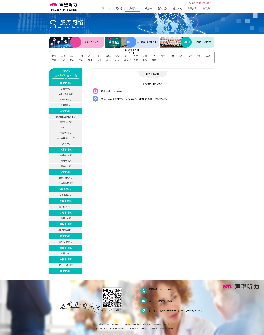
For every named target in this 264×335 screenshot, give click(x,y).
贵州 (181, 56)
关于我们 (207, 8)
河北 (108, 60)
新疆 (144, 56)
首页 (102, 8)
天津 (99, 60)
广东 (154, 56)
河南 (163, 56)
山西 (144, 60)
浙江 (108, 56)
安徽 (117, 56)
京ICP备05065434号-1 (137, 329)
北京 (54, 56)
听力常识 (177, 8)
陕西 (72, 60)
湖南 (154, 60)
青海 (208, 56)
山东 (72, 56)
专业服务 (147, 8)
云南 (190, 56)
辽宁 (90, 56)
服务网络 (131, 8)
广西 (172, 56)
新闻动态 (162, 8)
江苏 (99, 56)
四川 (126, 56)
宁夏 (54, 60)
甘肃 (63, 60)
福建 (135, 56)
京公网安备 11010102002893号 (160, 329)
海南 (135, 60)
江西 (81, 60)
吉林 (81, 56)
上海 (63, 56)
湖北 (90, 60)
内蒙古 (118, 60)
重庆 (199, 56)
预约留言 (192, 8)
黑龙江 (127, 60)
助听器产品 (116, 8)
